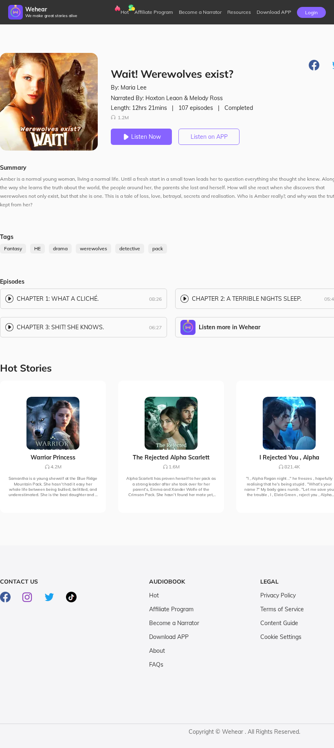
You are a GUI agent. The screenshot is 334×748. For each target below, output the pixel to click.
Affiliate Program (153, 12)
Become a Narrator (200, 12)
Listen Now (146, 136)
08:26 (155, 299)
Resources (239, 12)
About (157, 650)
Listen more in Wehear (229, 327)
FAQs (156, 664)
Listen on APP (209, 136)
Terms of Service (282, 609)
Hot (125, 12)
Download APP (169, 637)
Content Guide (279, 623)
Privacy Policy (278, 595)
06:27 (155, 327)
